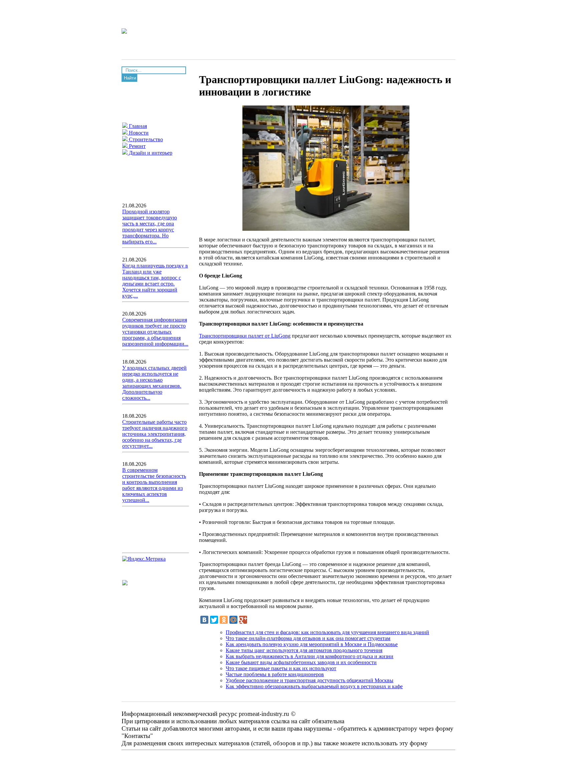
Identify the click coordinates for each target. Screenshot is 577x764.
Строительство (145, 139)
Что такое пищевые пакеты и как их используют (281, 668)
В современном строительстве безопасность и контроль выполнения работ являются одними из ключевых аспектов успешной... (154, 485)
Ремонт (137, 146)
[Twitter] (214, 620)
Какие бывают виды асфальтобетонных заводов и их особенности (301, 662)
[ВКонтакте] (204, 620)
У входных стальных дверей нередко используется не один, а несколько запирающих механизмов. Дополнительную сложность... (154, 383)
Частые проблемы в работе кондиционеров (275, 674)
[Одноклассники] (224, 620)
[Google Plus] (243, 620)
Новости (138, 133)
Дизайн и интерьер (150, 153)
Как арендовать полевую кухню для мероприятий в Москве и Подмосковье (312, 644)
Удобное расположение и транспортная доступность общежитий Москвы (309, 680)
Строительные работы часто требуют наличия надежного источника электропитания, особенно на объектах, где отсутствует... (154, 434)
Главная (137, 126)
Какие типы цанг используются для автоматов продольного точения (304, 650)
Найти (130, 77)
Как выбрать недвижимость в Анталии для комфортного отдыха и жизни (309, 656)
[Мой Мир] (233, 620)
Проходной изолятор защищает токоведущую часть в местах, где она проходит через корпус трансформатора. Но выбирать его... (149, 226)
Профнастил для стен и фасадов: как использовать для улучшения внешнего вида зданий (327, 632)
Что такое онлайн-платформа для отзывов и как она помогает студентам (308, 638)
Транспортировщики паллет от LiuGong (245, 336)
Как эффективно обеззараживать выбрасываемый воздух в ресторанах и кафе (314, 686)
